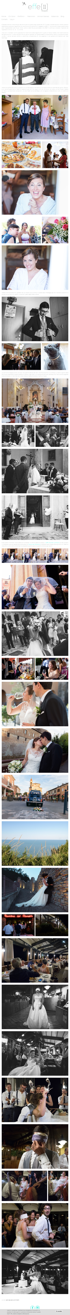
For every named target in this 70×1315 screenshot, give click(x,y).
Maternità (54, 16)
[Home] (35, 11)
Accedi (4, 1300)
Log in (12, 19)
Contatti (4, 19)
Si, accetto (59, 1311)
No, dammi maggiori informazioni (20, 1313)
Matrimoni (31, 16)
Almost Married (43, 16)
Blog (62, 16)
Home (3, 16)
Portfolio (21, 16)
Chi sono (11, 16)
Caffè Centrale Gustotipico (53, 542)
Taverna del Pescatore (34, 544)
